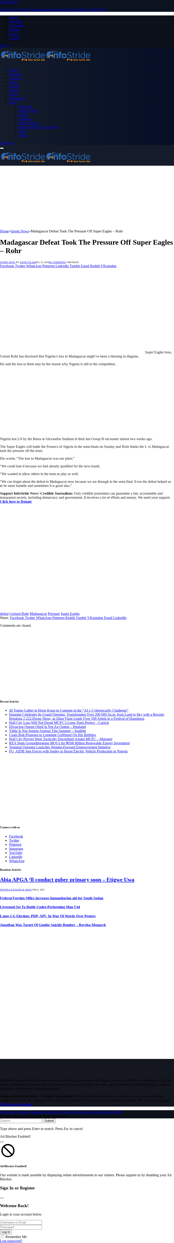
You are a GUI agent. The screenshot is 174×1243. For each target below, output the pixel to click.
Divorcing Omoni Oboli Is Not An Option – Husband (47, 727)
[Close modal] (2, 1141)
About (13, 17)
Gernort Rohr (19, 614)
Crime (13, 82)
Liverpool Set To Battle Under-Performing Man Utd (40, 907)
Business (15, 74)
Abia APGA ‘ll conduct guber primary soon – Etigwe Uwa (67, 880)
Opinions (24, 119)
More (13, 102)
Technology (17, 98)
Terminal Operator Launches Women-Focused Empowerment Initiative (60, 747)
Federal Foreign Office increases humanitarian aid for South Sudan (51, 898)
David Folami (28, 262)
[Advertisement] (87, 197)
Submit (49, 1120)
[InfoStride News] (45, 62)
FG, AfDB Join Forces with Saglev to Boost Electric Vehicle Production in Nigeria (68, 751)
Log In (6, 1232)
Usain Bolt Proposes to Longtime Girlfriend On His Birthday (52, 735)
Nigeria (14, 86)
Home (13, 70)
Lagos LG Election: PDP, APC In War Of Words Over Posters (48, 916)
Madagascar (38, 614)
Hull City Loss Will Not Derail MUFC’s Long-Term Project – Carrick (59, 723)
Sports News (7, 262)
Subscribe (7, 143)
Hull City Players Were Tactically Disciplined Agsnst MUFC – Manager (60, 739)
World (22, 131)
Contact (14, 38)
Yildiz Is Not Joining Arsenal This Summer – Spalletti (47, 731)
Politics (14, 90)
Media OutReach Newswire (38, 127)
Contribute (16, 25)
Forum (14, 34)
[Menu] (2, 148)
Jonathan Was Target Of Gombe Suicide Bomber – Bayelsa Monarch (53, 925)
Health (23, 115)
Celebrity (15, 78)
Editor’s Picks (28, 111)
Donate (14, 30)
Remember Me (16, 1237)
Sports (13, 94)
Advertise (16, 21)
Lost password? (11, 1241)
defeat (4, 614)
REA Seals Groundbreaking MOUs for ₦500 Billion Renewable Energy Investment (69, 743)
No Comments (57, 262)
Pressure (54, 614)
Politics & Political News (16, 889)
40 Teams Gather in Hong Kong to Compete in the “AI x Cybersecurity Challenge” (68, 710)
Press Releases (28, 123)
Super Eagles (70, 614)
